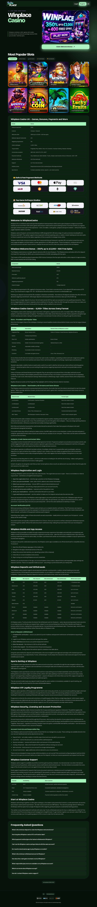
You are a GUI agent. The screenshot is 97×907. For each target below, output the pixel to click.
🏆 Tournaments (50, 58)
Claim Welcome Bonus (64, 47)
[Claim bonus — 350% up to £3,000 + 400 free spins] (65, 26)
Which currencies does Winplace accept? (24, 868)
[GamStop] (45, 898)
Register (82, 4)
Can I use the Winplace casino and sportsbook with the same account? (33, 844)
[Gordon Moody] (58, 898)
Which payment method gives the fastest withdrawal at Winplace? (32, 839)
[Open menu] (88, 3)
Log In (76, 4)
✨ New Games (22, 58)
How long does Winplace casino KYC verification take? (28, 834)
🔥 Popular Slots (12, 58)
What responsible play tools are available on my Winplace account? (32, 863)
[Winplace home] (12, 4)
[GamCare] (39, 898)
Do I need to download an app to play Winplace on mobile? (29, 849)
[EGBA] (51, 898)
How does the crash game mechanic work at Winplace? (28, 859)
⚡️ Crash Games (40, 58)
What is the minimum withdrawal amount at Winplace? (28, 854)
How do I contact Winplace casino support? (25, 873)
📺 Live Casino (31, 58)
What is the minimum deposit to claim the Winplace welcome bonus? (33, 830)
